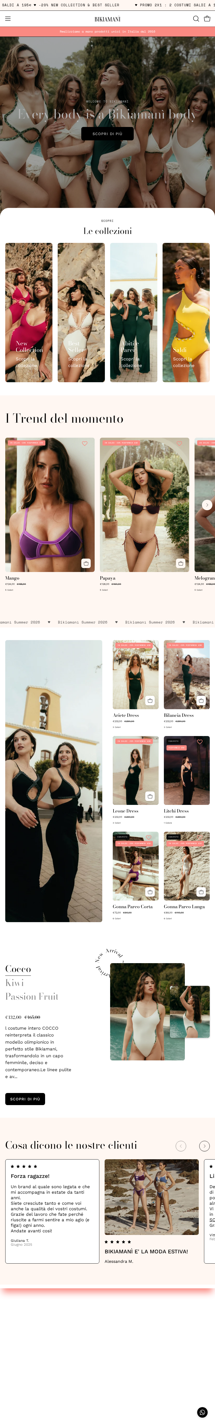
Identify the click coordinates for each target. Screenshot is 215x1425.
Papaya (107, 578)
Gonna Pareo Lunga (184, 907)
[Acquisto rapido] (86, 563)
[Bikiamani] (107, 18)
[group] (107, 32)
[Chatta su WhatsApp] (202, 1412)
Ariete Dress (126, 715)
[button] (195, 18)
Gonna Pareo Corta (133, 907)
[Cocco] (147, 1012)
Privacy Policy (19, 1309)
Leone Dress (125, 811)
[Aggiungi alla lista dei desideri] (85, 443)
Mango (12, 578)
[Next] (207, 505)
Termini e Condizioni (27, 1318)
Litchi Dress (176, 811)
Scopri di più (107, 134)
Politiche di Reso (23, 1327)
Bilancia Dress (179, 715)
